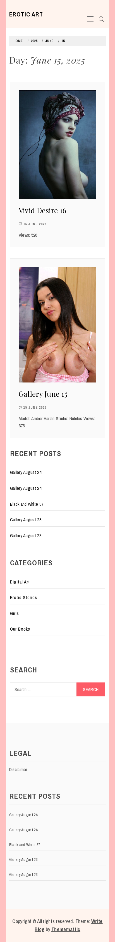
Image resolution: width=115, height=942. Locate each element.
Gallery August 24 (25, 472)
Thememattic (65, 929)
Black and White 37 (27, 504)
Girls (14, 613)
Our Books (20, 629)
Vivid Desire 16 (42, 210)
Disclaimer (18, 769)
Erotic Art (26, 14)
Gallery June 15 (43, 394)
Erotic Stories (23, 597)
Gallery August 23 (25, 520)
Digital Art (20, 582)
